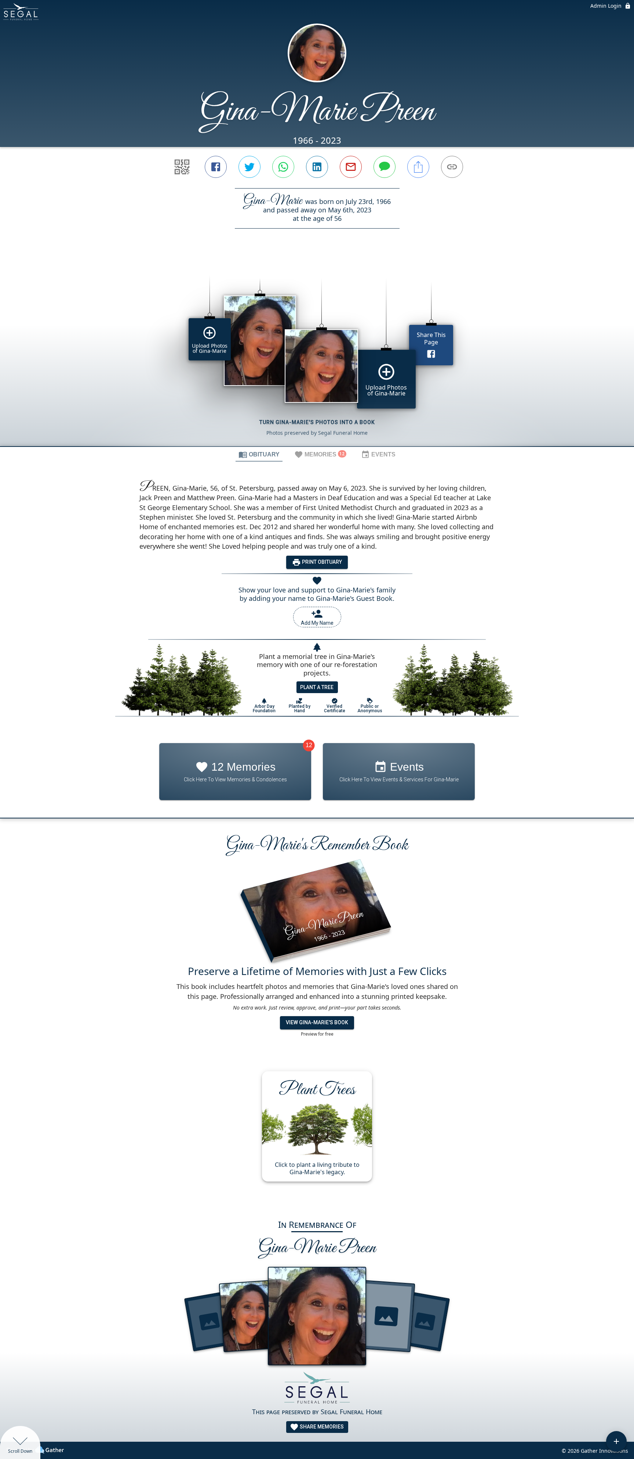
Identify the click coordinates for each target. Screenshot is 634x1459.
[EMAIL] (351, 167)
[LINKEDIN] (317, 167)
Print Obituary (321, 562)
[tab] (259, 454)
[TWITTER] (249, 167)
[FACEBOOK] (216, 167)
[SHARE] (418, 167)
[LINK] (452, 167)
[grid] (317, 350)
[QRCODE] (182, 167)
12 (309, 745)
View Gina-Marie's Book (317, 1022)
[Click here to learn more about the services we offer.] (317, 1389)
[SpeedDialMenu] (616, 1441)
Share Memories (321, 1427)
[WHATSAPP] (283, 167)
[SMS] (385, 167)
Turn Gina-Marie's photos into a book (317, 422)
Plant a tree (317, 687)
